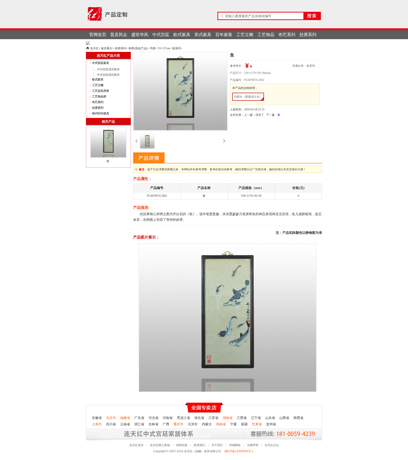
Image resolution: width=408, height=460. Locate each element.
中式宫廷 (160, 34)
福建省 (125, 418)
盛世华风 (139, 34)
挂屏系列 (307, 34)
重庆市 (178, 424)
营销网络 (235, 445)
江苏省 (213, 418)
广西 (166, 424)
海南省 (221, 424)
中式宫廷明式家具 (108, 74)
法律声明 (252, 445)
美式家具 (202, 34)
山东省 (270, 418)
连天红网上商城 (160, 445)
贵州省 (271, 424)
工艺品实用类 (100, 90)
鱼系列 (176, 48)
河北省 (153, 418)
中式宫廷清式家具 (108, 69)
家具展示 (106, 48)
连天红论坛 (272, 445)
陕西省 (298, 418)
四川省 (111, 424)
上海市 (97, 424)
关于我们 (217, 445)
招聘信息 (181, 445)
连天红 (94, 48)
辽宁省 (256, 418)
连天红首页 (136, 445)
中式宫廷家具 (100, 63)
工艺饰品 (265, 34)
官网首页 (97, 34)
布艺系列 (286, 34)
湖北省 (199, 418)
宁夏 (233, 424)
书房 (152, 48)
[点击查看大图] (180, 91)
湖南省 (228, 418)
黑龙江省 (183, 418)
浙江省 (139, 424)
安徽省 (97, 418)
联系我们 (199, 445)
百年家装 (223, 34)
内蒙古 (207, 424)
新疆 (244, 424)
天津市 (193, 424)
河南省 (168, 418)
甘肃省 (257, 424)
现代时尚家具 (100, 113)
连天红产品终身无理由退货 (121, 433)
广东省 (139, 418)
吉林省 (153, 424)
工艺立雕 (244, 34)
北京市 (111, 418)
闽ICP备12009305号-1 (239, 451)
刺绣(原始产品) (137, 48)
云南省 (125, 424)
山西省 (284, 418)
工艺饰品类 (99, 96)
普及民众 (118, 34)
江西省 (242, 418)
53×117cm (164, 48)
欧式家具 (181, 34)
